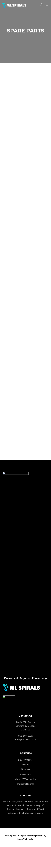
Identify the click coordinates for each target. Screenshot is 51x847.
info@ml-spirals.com (25, 739)
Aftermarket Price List (19, 151)
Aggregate (25, 774)
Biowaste (25, 769)
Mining (25, 764)
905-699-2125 (25, 735)
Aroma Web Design (25, 839)
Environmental (25, 759)
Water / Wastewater (25, 779)
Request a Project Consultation (25, 438)
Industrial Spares (25, 783)
